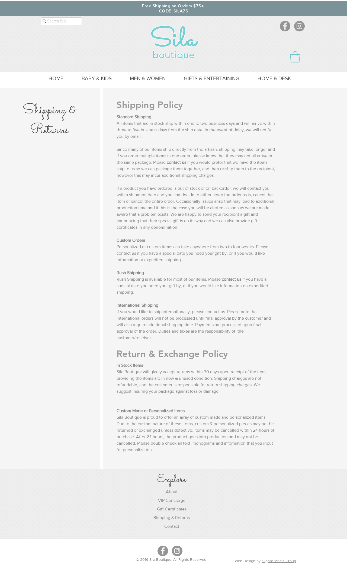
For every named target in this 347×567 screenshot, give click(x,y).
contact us (176, 162)
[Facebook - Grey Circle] (285, 26)
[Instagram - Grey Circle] (299, 26)
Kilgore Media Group (279, 561)
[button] (295, 57)
